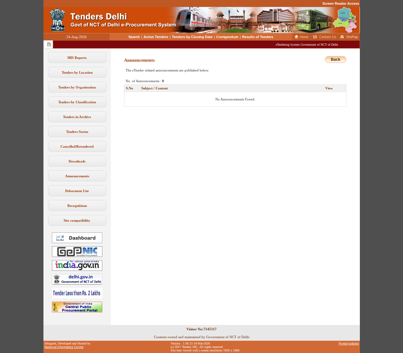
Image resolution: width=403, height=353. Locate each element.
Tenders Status (77, 132)
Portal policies (349, 343)
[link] (77, 256)
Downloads (77, 161)
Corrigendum (227, 37)
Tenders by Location (77, 72)
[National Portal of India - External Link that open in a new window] (77, 269)
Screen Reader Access (340, 3)
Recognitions (77, 206)
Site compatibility (77, 220)
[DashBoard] (77, 242)
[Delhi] (77, 283)
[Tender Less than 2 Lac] (77, 297)
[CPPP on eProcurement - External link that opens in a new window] (77, 311)
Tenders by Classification (77, 102)
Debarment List (77, 191)
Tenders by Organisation (77, 87)
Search (134, 37)
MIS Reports (77, 58)
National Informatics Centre (64, 347)
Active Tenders (156, 37)
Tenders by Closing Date (192, 37)
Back (335, 59)
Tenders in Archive (77, 117)
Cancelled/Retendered (77, 146)
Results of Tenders (257, 37)
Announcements (77, 176)
